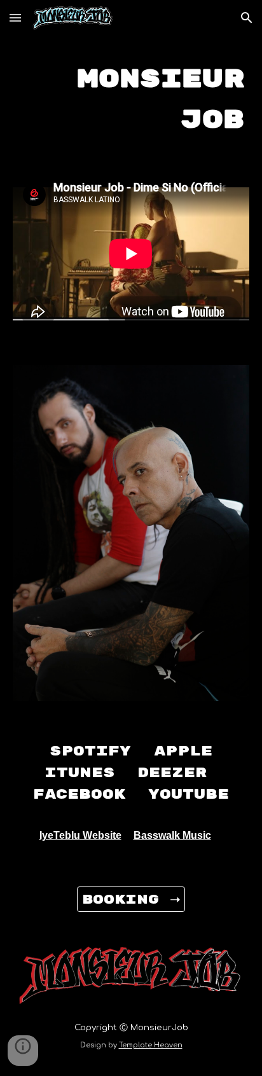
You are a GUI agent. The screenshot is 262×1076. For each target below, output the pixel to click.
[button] (15, 17)
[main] (131, 96)
